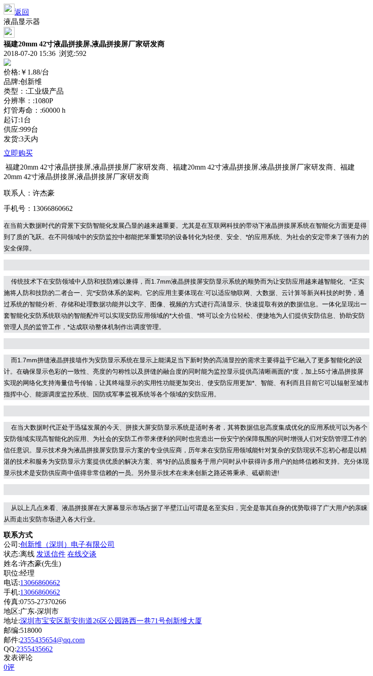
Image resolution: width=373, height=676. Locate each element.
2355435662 (34, 649)
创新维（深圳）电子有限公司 (67, 544)
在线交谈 (81, 554)
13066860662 (40, 582)
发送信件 (51, 554)
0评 (9, 667)
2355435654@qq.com (52, 640)
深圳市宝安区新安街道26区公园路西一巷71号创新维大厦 (111, 621)
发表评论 (18, 657)
